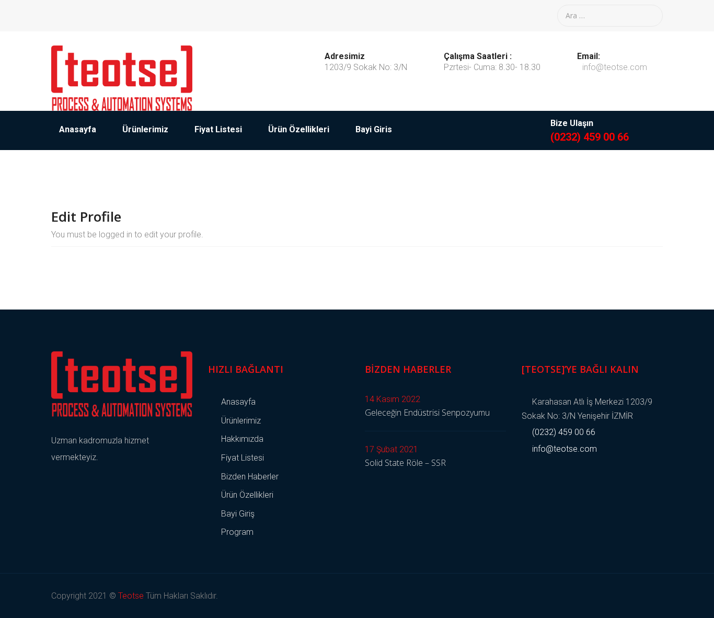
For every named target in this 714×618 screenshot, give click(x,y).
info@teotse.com (614, 67)
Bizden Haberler (250, 477)
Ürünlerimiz (145, 129)
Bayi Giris (373, 129)
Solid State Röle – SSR (405, 462)
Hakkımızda (242, 439)
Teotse (131, 596)
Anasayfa (77, 129)
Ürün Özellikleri (298, 129)
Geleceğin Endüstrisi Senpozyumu (427, 412)
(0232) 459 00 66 (589, 137)
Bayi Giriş (238, 514)
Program (237, 532)
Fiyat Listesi (218, 129)
